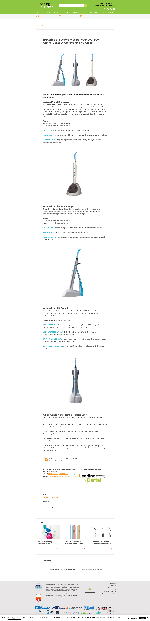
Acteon (46, 497)
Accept (142, 618)
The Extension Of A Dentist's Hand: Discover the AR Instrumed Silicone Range (75, 543)
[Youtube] (111, 9)
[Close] (148, 618)
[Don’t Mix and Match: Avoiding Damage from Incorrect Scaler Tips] (102, 532)
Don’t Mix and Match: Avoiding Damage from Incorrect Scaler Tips (101, 543)
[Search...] (85, 5)
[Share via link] (57, 507)
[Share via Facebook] (44, 507)
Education (46, 501)
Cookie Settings (132, 618)
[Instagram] (108, 9)
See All (112, 522)
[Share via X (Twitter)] (48, 507)
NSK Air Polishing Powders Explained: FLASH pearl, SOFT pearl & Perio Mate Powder (46, 543)
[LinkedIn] (114, 9)
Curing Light (54, 497)
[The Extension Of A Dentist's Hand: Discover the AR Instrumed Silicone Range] (75, 532)
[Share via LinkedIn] (52, 507)
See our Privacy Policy (14, 619)
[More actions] (106, 36)
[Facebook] (105, 9)
